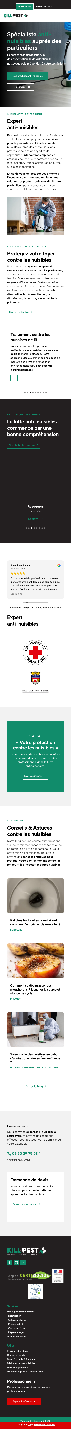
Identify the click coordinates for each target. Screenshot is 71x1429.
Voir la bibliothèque (22, 445)
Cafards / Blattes (17, 1320)
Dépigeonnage (16, 1332)
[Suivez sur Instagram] (16, 1262)
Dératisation (14, 1315)
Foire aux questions (17, 1367)
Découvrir (33, 518)
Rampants (28, 1068)
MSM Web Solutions (44, 1424)
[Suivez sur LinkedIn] (23, 1262)
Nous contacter (19, 312)
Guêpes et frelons (17, 1328)
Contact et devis (16, 1355)
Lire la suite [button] (16, 593)
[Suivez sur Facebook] (9, 1262)
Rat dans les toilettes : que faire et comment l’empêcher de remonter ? (35, 922)
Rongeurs (16, 930)
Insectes (15, 999)
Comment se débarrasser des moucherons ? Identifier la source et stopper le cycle (35, 989)
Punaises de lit (16, 1324)
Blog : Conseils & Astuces (21, 1359)
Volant (53, 1068)
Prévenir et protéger (18, 1351)
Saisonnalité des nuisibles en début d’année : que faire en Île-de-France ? (35, 1058)
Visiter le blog (34, 1086)
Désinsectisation (17, 1336)
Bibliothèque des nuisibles (21, 1363)
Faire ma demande (24, 1204)
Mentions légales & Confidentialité (25, 1371)
